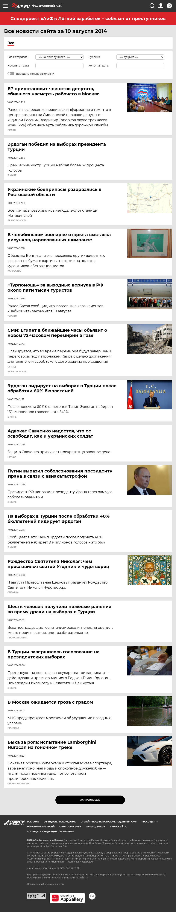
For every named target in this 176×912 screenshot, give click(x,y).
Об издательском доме (60, 821)
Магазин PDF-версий (41, 826)
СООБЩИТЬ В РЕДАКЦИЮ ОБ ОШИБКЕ (50, 831)
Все (11, 43)
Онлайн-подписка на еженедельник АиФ (109, 821)
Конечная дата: (98, 65)
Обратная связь (70, 826)
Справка (13, 592)
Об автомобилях (18, 784)
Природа (13, 728)
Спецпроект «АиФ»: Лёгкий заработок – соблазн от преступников (88, 18)
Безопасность (17, 221)
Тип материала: (18, 57)
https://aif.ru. (82, 877)
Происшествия (17, 638)
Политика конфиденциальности (45, 884)
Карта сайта (118, 826)
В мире (12, 175)
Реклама (33, 821)
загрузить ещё (90, 800)
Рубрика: (94, 57)
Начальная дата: (18, 65)
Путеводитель (95, 826)
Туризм (12, 316)
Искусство (14, 271)
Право (12, 130)
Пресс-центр (149, 821)
